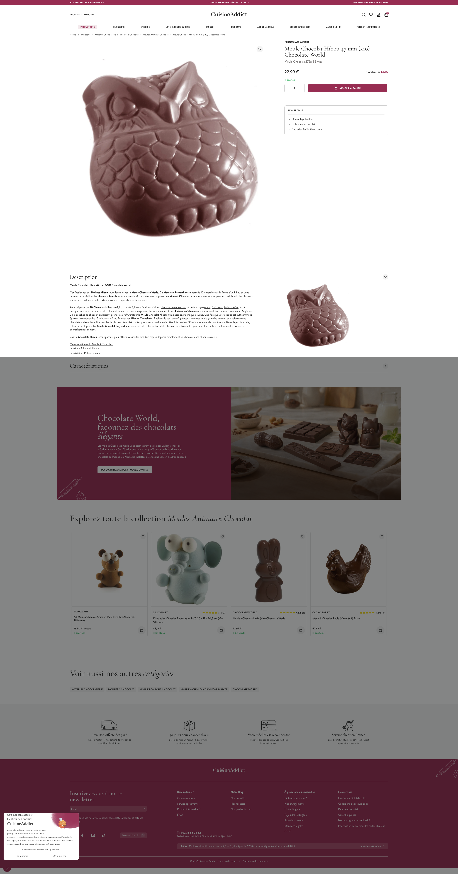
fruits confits (231, 307)
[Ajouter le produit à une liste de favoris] (260, 49)
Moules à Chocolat (129, 34)
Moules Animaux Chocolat (155, 34)
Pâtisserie (86, 34)
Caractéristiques (89, 365)
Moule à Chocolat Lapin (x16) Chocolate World (259, 619)
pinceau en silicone (230, 311)
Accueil (73, 34)
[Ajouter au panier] (142, 630)
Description (84, 277)
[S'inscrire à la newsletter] (145, 809)
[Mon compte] (379, 15)
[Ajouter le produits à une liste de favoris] (143, 536)
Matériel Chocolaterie (105, 34)
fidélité (384, 72)
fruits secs (217, 307)
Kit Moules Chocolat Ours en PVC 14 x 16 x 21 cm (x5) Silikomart (104, 619)
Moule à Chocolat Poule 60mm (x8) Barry (336, 619)
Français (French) (130, 835)
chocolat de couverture (173, 307)
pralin (207, 307)
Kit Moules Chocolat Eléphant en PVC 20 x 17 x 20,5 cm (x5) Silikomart (188, 620)
